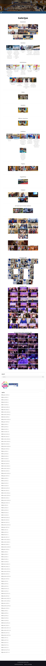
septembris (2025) (6, 419)
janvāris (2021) (5, 537)
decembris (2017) (6, 627)
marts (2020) (5, 561)
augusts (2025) (5, 421)
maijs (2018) (5, 615)
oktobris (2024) (5, 443)
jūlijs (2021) (5, 529)
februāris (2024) (5, 461)
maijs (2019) (5, 586)
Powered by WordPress (18, 664)
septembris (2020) (6, 546)
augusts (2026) (5, 394)
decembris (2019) (6, 568)
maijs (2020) (5, 556)
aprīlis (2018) (5, 618)
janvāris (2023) (5, 490)
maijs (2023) (5, 480)
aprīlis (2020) (5, 559)
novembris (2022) (6, 495)
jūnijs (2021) (5, 532)
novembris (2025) (6, 414)
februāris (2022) (5, 517)
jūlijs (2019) (5, 581)
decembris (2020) (6, 539)
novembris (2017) (6, 630)
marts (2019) (5, 591)
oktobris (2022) (5, 497)
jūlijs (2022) (5, 505)
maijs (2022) (5, 510)
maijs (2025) (5, 426)
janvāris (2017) (5, 652)
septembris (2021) (6, 524)
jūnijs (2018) (5, 613)
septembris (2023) (6, 473)
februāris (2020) (5, 564)
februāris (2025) (5, 434)
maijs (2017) (5, 642)
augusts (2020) (5, 549)
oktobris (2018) (5, 603)
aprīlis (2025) (5, 429)
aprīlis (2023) (5, 483)
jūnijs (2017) (5, 640)
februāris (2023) (5, 488)
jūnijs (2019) (5, 583)
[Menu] (1, 12)
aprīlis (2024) (5, 456)
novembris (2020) (6, 542)
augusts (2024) (5, 448)
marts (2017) (5, 647)
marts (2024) (5, 458)
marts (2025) (5, 431)
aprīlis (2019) (5, 588)
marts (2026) (5, 404)
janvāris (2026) (5, 409)
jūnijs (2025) (5, 424)
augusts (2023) (5, 475)
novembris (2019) (6, 571)
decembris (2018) (6, 598)
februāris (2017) (5, 649)
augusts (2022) (5, 502)
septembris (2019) (6, 576)
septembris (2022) (6, 500)
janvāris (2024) (5, 463)
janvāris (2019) (5, 595)
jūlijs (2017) (5, 637)
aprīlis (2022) (5, 512)
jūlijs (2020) (5, 551)
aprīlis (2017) (5, 645)
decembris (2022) (6, 492)
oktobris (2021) (5, 522)
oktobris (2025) (5, 416)
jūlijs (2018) (5, 610)
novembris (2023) (6, 468)
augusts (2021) (5, 527)
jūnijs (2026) (5, 397)
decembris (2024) (6, 439)
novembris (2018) (6, 600)
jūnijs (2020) (5, 554)
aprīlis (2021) (5, 534)
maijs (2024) (5, 453)
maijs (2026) (5, 399)
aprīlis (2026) (5, 402)
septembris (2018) (6, 605)
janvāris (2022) (5, 519)
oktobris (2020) (5, 544)
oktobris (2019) (5, 573)
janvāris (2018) (5, 625)
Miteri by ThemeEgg (28, 664)
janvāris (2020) (5, 566)
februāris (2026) (5, 407)
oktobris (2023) (5, 470)
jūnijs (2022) (5, 507)
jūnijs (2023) (5, 478)
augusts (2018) (5, 608)
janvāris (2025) (5, 436)
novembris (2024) (6, 441)
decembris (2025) (6, 412)
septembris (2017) (6, 635)
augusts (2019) (5, 578)
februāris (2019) (5, 593)
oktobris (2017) (5, 632)
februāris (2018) (5, 622)
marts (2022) (5, 515)
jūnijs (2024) (5, 451)
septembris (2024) (6, 446)
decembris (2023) (6, 465)
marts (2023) (5, 485)
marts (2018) (5, 620)
